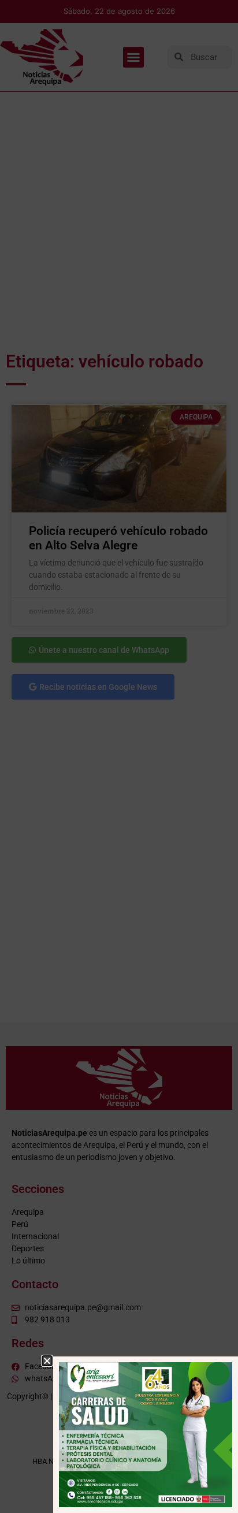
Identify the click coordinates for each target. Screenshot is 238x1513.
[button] (47, 1360)
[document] (119, 756)
